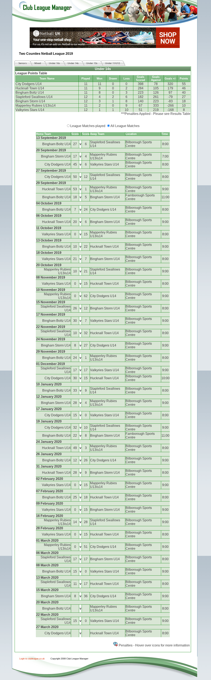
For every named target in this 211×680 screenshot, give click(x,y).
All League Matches (124, 126)
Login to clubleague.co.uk (32, 658)
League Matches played (87, 126)
